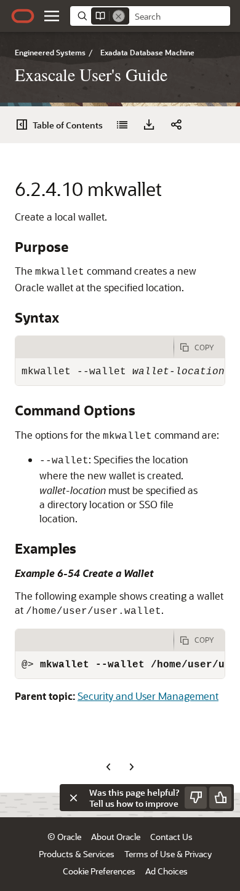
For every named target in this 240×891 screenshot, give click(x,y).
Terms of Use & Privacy (168, 854)
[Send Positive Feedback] (220, 798)
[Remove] (119, 16)
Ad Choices (166, 871)
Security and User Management (148, 695)
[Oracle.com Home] (23, 16)
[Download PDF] (149, 125)
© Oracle (64, 836)
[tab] (94, 347)
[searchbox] (180, 17)
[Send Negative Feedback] (196, 798)
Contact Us (171, 836)
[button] (51, 15)
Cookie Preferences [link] (99, 871)
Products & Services (76, 854)
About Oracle (115, 836)
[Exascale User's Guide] (122, 125)
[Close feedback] (73, 798)
